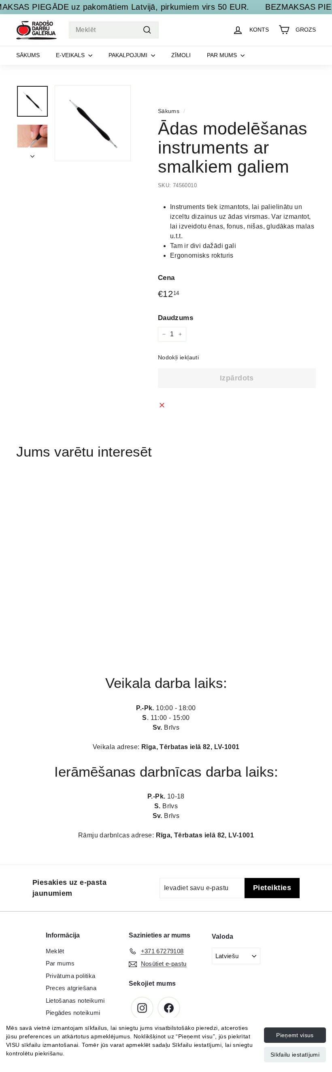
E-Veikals (71, 55)
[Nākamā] (32, 154)
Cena (166, 278)
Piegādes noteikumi (73, 1012)
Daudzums (175, 318)
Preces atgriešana (71, 987)
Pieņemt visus (295, 1035)
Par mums (222, 55)
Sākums (28, 55)
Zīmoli (181, 55)
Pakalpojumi (129, 55)
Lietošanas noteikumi (75, 1000)
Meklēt (55, 951)
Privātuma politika (71, 975)
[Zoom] (92, 123)
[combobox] (114, 29)
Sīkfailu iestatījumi (294, 1054)
